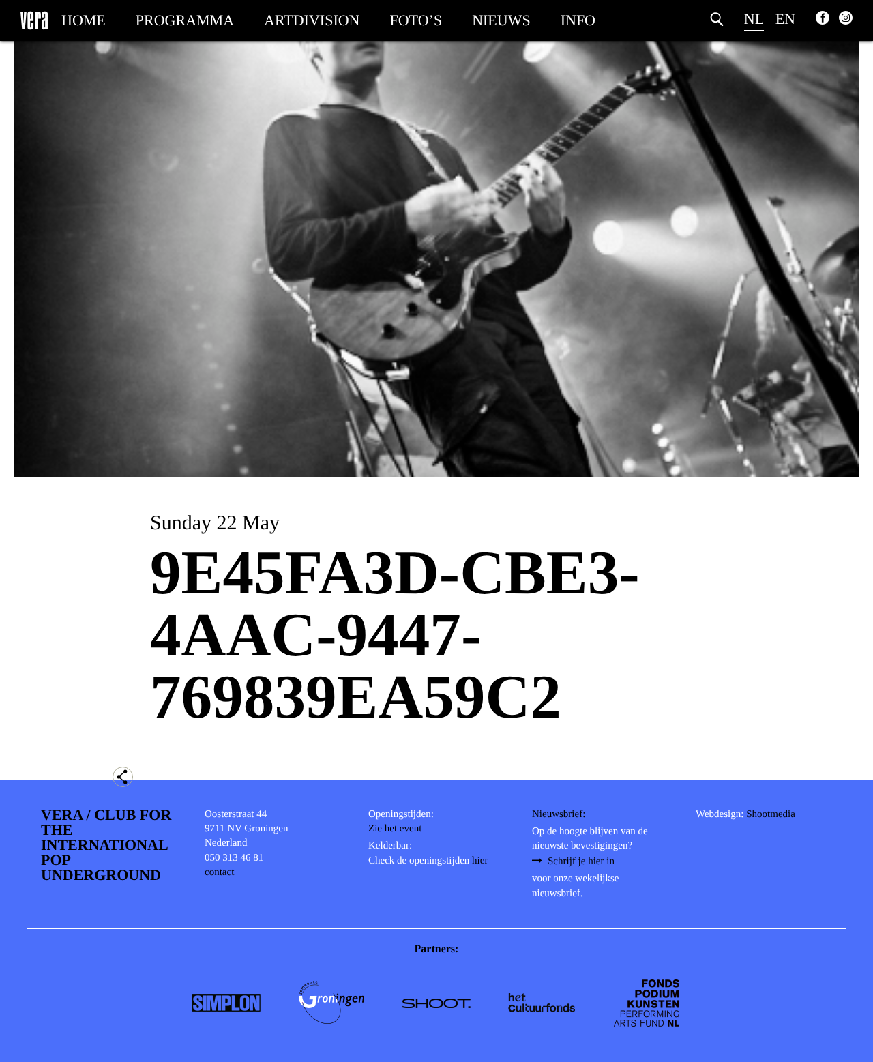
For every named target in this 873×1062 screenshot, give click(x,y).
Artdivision (311, 20)
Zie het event (394, 828)
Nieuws (501, 20)
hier (480, 860)
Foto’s (416, 20)
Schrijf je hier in (581, 861)
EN (785, 18)
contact (219, 872)
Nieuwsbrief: (558, 814)
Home (83, 20)
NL (754, 18)
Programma (185, 20)
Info (578, 20)
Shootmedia (770, 814)
